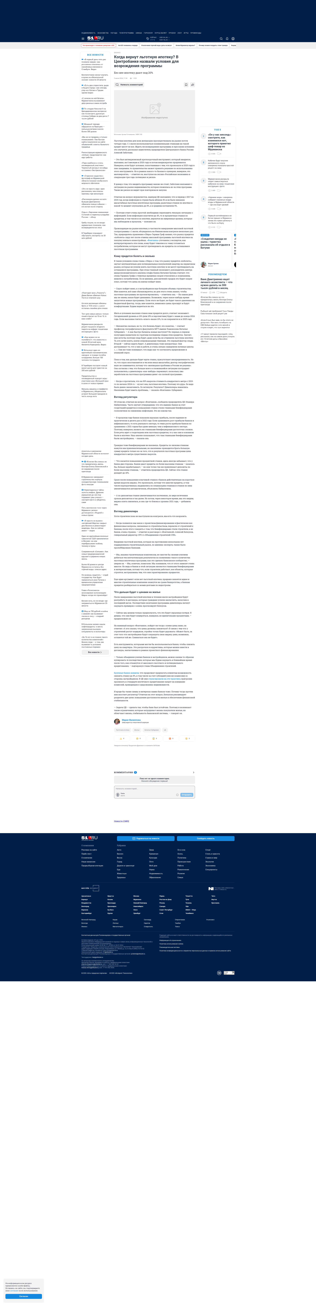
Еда (118, 869)
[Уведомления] (227, 38)
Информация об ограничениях (170, 940)
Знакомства (103, 33)
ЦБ (165, 730)
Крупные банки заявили (126, 673)
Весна (119, 858)
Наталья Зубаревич (151, 730)
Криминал (153, 854)
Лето (151, 862)
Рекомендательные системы (169, 947)
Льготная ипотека (122, 730)
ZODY (180, 33)
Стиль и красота (212, 854)
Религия (181, 873)
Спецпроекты (211, 869)
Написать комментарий (131, 85)
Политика (182, 858)
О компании (86, 858)
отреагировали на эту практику (164, 678)
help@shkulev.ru (97, 957)
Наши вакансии (88, 862)
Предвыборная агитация (92, 866)
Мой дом (153, 866)
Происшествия (184, 862)
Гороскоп (148, 33)
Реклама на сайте (89, 850)
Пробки (172, 33)
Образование (155, 877)
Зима (151, 850)
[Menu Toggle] (83, 38)
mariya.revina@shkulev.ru (90, 968)
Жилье (136, 730)
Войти (123, 796)
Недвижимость (88, 33)
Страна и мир (211, 858)
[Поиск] (221, 38)
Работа (181, 866)
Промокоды (195, 33)
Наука (151, 869)
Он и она (181, 850)
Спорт (208, 850)
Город (119, 862)
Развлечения (183, 869)
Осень (180, 854)
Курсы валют (161, 33)
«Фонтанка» (153, 240)
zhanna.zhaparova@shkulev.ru (91, 964)
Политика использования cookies (171, 944)
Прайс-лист (86, 854)
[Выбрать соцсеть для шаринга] (192, 84)
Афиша (139, 33)
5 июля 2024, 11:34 (120, 78)
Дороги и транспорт (125, 866)
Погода (114, 33)
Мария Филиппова (131, 720)
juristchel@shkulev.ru (138, 954)
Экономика (210, 866)
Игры (186, 33)
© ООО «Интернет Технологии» (120, 973)
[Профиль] (233, 38)
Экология (209, 862)
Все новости (95, 54)
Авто (119, 850)
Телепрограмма (126, 33)
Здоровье (121, 877)
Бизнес (120, 854)
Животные (122, 873)
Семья (180, 877)
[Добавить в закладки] (186, 84)
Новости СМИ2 (121, 821)
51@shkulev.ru (108, 952)
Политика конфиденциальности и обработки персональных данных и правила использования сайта (195, 951)
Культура (153, 858)
